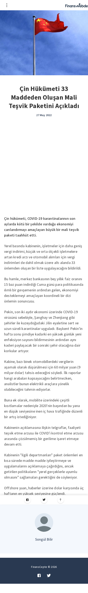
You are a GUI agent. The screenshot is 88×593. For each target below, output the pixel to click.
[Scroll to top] (61, 500)
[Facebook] (27, 500)
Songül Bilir (44, 539)
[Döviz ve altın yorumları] (76, 5)
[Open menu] (6, 5)
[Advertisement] (44, 169)
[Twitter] (44, 500)
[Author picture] (44, 522)
